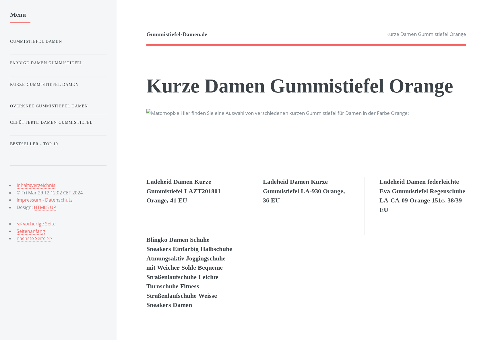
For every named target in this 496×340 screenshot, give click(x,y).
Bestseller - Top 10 (34, 144)
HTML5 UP (45, 207)
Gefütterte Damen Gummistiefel (51, 122)
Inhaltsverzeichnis (36, 185)
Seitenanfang (31, 231)
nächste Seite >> (34, 238)
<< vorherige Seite (36, 224)
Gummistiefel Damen (36, 41)
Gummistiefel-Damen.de (176, 34)
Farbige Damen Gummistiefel (46, 63)
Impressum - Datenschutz (44, 200)
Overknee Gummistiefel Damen (49, 106)
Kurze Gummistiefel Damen (44, 84)
